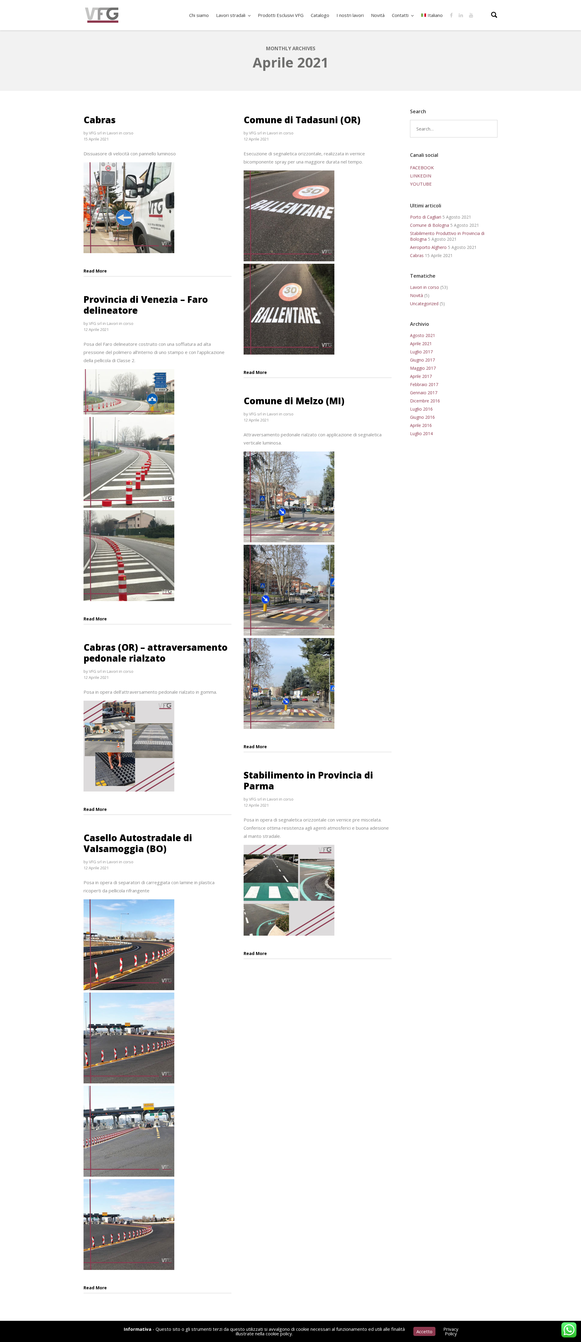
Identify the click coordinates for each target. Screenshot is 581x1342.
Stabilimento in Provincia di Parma (308, 780)
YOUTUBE (421, 184)
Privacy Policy (450, 1331)
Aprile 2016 (421, 425)
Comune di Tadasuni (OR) (302, 120)
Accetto (424, 1331)
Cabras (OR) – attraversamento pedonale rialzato (156, 652)
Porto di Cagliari (425, 217)
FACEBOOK (422, 167)
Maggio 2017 (423, 368)
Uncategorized (424, 303)
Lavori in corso (120, 133)
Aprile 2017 (421, 376)
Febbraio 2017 (424, 384)
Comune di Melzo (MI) (294, 401)
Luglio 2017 (421, 352)
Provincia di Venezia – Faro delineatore (146, 304)
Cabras (100, 120)
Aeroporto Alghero (428, 247)
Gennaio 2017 (423, 392)
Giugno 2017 (422, 360)
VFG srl (95, 133)
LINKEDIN (420, 176)
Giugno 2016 (422, 417)
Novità (416, 295)
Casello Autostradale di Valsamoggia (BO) (138, 843)
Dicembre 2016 (425, 401)
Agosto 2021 (422, 335)
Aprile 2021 (421, 343)
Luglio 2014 (421, 433)
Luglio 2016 (421, 409)
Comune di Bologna (429, 225)
